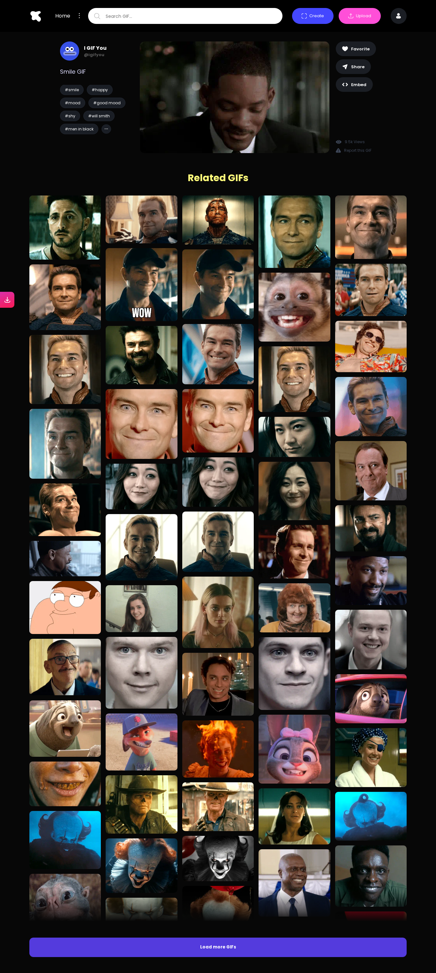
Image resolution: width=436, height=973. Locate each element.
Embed (358, 85)
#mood (72, 103)
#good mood (107, 103)
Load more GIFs (218, 947)
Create (316, 16)
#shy (70, 116)
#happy (100, 89)
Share (358, 67)
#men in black (79, 129)
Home (62, 15)
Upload (363, 16)
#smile (72, 89)
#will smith (99, 116)
